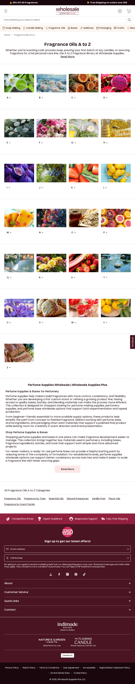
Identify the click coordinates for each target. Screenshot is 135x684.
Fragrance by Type (35, 498)
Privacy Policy (12, 667)
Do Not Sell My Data (60, 673)
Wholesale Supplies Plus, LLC (71, 679)
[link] (50, 575)
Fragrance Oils (12, 498)
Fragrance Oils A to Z (24, 35)
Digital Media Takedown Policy (114, 667)
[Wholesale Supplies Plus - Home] (67, 11)
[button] (68, 56)
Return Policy (29, 667)
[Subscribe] (127, 549)
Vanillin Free (98, 498)
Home (7, 35)
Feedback (67, 655)
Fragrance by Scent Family (19, 504)
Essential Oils (56, 498)
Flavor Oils (114, 498)
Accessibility (89, 667)
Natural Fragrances (78, 498)
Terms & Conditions (49, 667)
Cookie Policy (80, 673)
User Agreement (71, 667)
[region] (67, 2)
